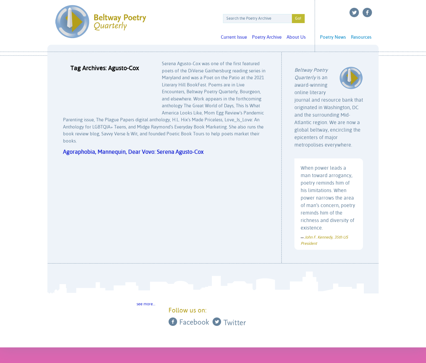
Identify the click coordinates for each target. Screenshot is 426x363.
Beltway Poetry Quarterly (100, 21)
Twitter (354, 12)
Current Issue (234, 37)
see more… (146, 304)
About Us (296, 37)
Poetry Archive (267, 37)
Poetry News (333, 37)
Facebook (367, 12)
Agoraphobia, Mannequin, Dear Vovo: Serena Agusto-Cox (133, 152)
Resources (361, 37)
